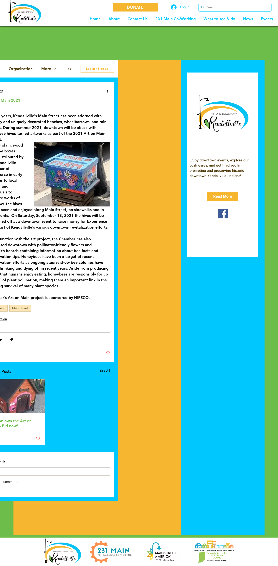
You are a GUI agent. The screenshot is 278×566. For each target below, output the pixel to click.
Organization (21, 68)
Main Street (20, 308)
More (46, 68)
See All (105, 371)
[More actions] (107, 91)
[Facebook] (223, 213)
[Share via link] (11, 340)
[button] (70, 69)
